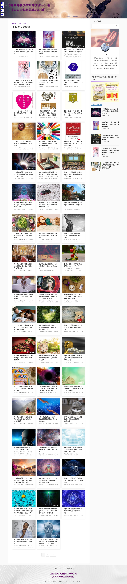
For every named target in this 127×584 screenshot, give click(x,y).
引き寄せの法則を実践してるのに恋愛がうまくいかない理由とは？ (48, 266)
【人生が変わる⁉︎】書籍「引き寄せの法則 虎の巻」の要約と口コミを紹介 (48, 82)
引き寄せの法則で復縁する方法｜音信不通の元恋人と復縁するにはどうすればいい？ (48, 296)
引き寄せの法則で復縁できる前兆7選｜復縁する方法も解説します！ (73, 327)
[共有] (2, 14)
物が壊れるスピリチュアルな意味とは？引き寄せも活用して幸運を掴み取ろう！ (48, 204)
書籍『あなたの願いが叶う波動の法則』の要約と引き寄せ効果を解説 (48, 51)
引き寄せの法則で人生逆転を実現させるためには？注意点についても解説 (23, 419)
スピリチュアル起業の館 (71, 16)
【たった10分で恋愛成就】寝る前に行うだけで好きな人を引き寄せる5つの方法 (23, 327)
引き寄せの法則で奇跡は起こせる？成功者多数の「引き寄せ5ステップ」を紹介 (23, 174)
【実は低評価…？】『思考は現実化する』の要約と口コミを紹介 (110, 137)
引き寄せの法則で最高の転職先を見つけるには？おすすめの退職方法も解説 (73, 357)
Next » (53, 555)
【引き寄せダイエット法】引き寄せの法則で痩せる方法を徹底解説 (23, 235)
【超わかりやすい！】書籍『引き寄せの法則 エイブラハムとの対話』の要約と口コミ (73, 143)
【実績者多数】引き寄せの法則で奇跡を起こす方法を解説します (48, 449)
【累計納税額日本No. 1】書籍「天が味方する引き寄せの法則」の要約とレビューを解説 (47, 113)
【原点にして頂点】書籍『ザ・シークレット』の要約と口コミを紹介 (23, 143)
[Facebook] (2, 3)
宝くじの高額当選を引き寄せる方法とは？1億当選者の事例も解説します (23, 388)
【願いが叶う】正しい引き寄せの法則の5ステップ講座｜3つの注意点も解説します (73, 449)
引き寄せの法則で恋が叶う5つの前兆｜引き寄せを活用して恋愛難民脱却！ (23, 357)
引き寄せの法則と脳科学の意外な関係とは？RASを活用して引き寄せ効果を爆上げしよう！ (48, 511)
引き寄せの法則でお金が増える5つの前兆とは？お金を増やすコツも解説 (48, 357)
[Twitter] (2, 7)
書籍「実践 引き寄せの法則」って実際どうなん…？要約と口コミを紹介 (73, 82)
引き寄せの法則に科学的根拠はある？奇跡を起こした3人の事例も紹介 (73, 480)
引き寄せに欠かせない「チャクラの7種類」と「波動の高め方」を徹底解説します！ (48, 480)
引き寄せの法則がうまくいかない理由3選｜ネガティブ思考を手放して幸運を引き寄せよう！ (23, 511)
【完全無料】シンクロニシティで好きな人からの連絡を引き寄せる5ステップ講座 (73, 296)
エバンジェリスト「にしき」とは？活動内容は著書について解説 (23, 113)
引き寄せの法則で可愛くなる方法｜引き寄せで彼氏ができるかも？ (73, 204)
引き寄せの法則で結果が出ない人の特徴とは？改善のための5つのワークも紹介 (73, 388)
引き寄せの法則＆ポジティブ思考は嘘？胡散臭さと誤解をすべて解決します (73, 419)
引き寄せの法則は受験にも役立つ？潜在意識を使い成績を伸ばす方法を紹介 (73, 174)
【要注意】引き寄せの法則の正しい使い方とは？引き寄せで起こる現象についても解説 (48, 388)
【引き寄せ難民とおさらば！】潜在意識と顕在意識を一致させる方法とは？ (48, 419)
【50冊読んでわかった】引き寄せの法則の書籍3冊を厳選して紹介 (23, 51)
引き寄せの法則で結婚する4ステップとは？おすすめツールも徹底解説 (23, 296)
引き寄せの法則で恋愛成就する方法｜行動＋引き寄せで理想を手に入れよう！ (23, 266)
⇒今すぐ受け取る (96, 105)
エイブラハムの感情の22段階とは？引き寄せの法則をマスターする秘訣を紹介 (48, 143)
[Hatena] (2, 10)
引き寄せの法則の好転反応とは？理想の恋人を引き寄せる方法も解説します (48, 327)
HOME (56, 16)
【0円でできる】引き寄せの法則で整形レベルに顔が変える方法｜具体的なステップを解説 (48, 541)
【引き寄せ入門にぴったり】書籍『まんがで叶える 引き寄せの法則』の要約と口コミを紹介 (23, 82)
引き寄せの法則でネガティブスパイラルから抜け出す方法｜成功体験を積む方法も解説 (23, 480)
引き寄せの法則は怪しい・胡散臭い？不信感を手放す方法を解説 (23, 541)
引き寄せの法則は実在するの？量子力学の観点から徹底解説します (73, 511)
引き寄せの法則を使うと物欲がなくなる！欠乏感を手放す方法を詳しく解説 (23, 204)
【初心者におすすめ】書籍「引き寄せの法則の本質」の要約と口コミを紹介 (73, 113)
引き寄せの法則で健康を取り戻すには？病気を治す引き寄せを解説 (48, 235)
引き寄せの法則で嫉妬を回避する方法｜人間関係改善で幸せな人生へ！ (73, 235)
